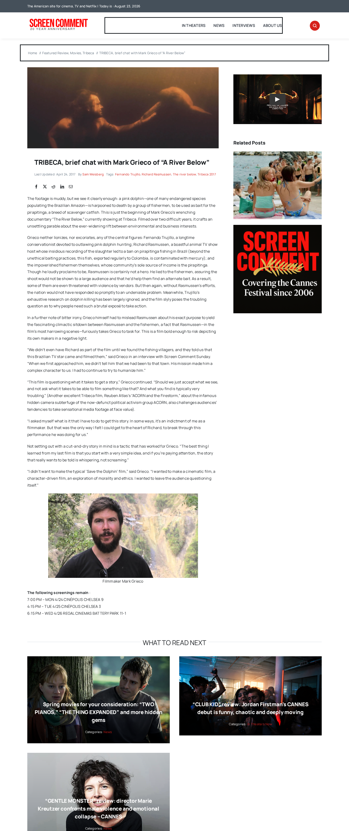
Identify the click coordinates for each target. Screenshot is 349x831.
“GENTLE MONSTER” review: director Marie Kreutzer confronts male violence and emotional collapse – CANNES (98, 808)
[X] (45, 186)
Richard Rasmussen (156, 174)
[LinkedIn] (62, 186)
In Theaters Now (259, 724)
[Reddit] (53, 186)
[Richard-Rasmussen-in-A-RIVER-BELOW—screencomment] (123, 69)
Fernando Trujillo (127, 174)
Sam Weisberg (93, 174)
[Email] (70, 186)
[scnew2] (58, 19)
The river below (184, 174)
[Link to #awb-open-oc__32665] (315, 26)
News (108, 732)
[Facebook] (36, 186)
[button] (237, 185)
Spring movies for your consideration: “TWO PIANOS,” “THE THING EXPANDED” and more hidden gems (98, 712)
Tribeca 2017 (207, 174)
